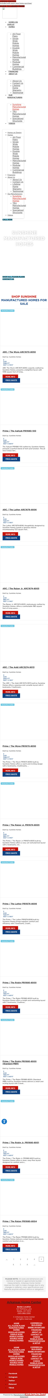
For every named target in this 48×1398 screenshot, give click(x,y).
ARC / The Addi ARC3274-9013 (18, 667)
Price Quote (11, 380)
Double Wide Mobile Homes (16, 1340)
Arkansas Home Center (24, 1302)
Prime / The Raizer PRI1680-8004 (20, 1221)
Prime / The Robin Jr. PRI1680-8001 (21, 1143)
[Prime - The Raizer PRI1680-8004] (24, 1196)
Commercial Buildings (36, 1324)
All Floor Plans (16, 1326)
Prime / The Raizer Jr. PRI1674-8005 (21, 825)
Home (16, 1323)
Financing (13, 71)
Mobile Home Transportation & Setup (36, 1341)
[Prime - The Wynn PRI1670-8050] (24, 721)
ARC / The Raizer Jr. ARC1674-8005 (21, 589)
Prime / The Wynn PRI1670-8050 (19, 746)
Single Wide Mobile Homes (16, 1335)
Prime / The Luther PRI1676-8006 (20, 904)
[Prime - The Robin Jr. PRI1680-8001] (24, 1117)
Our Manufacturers (15, 194)
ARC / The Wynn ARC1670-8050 (19, 352)
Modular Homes (16, 1332)
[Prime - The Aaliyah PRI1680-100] (24, 406)
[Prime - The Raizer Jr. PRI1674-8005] (24, 800)
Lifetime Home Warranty (16, 88)
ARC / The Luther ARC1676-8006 (20, 510)
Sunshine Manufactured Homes (19, 107)
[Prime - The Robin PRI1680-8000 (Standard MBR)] (24, 1036)
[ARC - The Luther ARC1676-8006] (24, 485)
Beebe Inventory (36, 1327)
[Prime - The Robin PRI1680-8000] (24, 957)
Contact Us (17, 83)
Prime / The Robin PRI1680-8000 (20, 983)
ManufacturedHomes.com (24, 1395)
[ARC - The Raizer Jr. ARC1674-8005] (24, 563)
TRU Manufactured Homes (19, 114)
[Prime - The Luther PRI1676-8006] (24, 879)
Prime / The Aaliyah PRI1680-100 (19, 431)
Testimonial (17, 93)
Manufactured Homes (16, 1329)
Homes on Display (15, 133)
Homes (12, 27)
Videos (12, 123)
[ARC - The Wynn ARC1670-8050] (24, 327)
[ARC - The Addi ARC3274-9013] (24, 642)
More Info (10, 377)
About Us (13, 74)
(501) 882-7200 (24, 1313)
